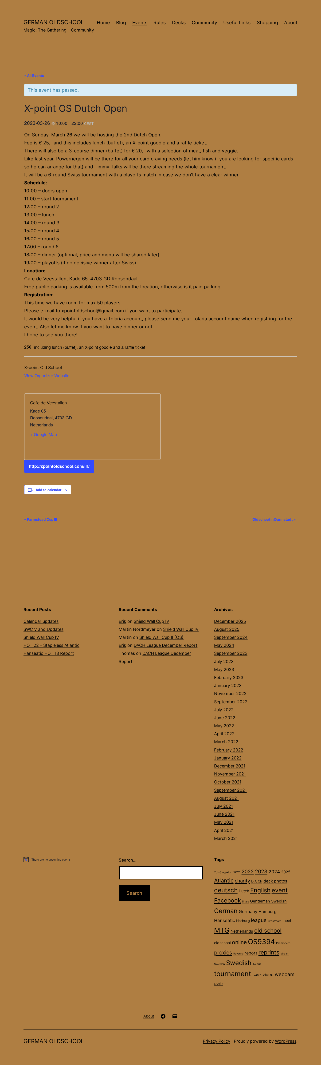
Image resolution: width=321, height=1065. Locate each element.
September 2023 (230, 653)
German (226, 910)
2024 (274, 871)
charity (242, 881)
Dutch (244, 891)
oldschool (222, 943)
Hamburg (267, 911)
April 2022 (224, 733)
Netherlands (242, 931)
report (251, 952)
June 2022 (224, 717)
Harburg (243, 921)
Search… (128, 860)
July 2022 (224, 709)
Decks (179, 22)
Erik (122, 621)
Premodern (283, 943)
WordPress (285, 1041)
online (239, 942)
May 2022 (224, 725)
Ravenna (238, 953)
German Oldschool (53, 22)
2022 (248, 871)
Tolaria (257, 964)
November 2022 (230, 693)
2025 (285, 872)
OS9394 (261, 942)
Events (139, 22)
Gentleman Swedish (268, 901)
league (258, 920)
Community (204, 22)
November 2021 (230, 773)
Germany (248, 911)
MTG (221, 930)
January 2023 (228, 685)
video (268, 974)
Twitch (256, 975)
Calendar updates (41, 621)
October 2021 (227, 781)
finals (245, 901)
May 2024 (224, 645)
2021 (236, 872)
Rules (159, 22)
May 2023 (224, 669)
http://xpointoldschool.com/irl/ (59, 466)
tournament (232, 974)
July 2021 (223, 806)
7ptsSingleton (223, 872)
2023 (261, 871)
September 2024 (231, 637)
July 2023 (224, 661)
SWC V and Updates (43, 629)
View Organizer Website (46, 375)
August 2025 (226, 629)
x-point (218, 983)
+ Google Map (43, 434)
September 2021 (230, 790)
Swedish (238, 962)
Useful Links (237, 22)
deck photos (275, 880)
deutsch (226, 890)
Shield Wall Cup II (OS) (161, 637)
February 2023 (228, 677)
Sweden (219, 964)
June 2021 (224, 814)
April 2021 (224, 830)
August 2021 (226, 798)
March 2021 (226, 838)
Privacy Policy (216, 1041)
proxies (223, 952)
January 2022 (228, 757)
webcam (284, 974)
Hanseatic (224, 920)
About (291, 22)
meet (286, 920)
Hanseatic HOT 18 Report (48, 653)
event (280, 890)
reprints (268, 952)
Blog (121, 22)
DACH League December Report (165, 645)
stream (285, 953)
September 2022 (230, 701)
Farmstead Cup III (40, 519)
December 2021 (229, 765)
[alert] (65, 859)
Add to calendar (48, 489)
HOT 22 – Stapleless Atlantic (51, 645)
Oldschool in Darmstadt (274, 519)
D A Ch (256, 881)
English (260, 890)
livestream (274, 921)
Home (103, 22)
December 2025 (230, 621)
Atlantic (224, 880)
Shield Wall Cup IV (41, 637)
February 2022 (228, 749)
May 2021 (223, 822)
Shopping (267, 22)
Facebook (227, 900)
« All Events (34, 75)
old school (268, 930)
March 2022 (226, 741)
